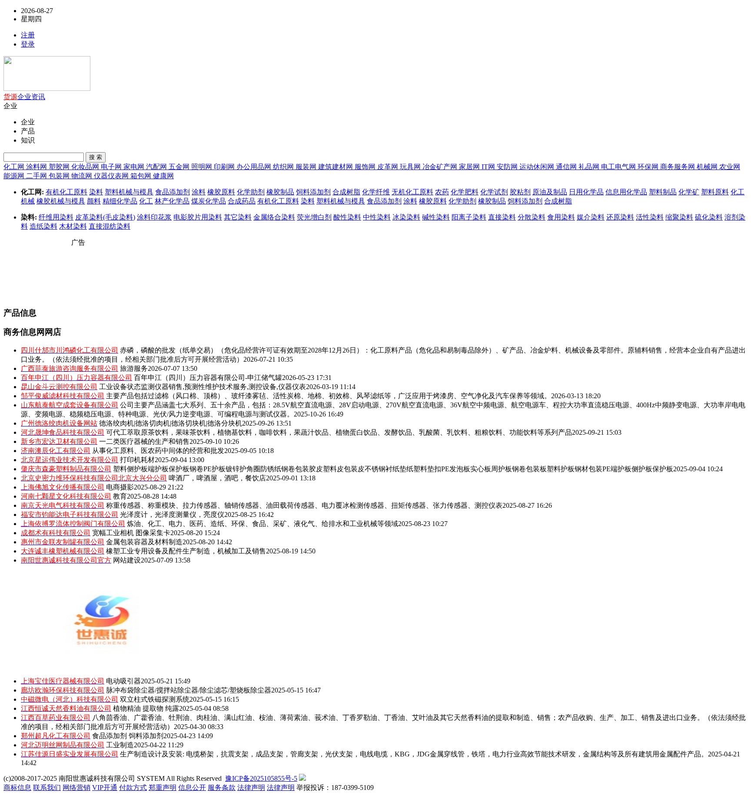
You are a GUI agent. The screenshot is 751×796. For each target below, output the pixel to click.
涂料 (199, 192)
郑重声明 (162, 787)
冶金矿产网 (440, 166)
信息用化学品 (626, 192)
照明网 (202, 166)
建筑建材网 (336, 166)
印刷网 (225, 166)
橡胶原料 (221, 192)
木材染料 (73, 226)
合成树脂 (346, 192)
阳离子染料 (469, 217)
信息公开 (192, 787)
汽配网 (157, 166)
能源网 (14, 176)
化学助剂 (251, 192)
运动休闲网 (537, 166)
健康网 (163, 176)
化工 (146, 201)
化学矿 (688, 192)
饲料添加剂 (313, 192)
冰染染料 (406, 217)
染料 (96, 192)
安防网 (508, 166)
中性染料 (377, 217)
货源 (10, 96)
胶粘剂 (520, 192)
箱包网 (141, 176)
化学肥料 (465, 192)
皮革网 (388, 166)
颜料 (94, 201)
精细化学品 (120, 201)
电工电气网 (619, 166)
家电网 (134, 166)
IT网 (489, 166)
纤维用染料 (56, 217)
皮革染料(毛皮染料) (105, 217)
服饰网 (366, 166)
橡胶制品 (280, 192)
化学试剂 (494, 192)
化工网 (14, 166)
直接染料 (502, 217)
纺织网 (284, 166)
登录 (28, 44)
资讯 (38, 96)
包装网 (60, 176)
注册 (28, 35)
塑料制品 (663, 192)
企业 (24, 96)
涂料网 (37, 166)
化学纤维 (376, 192)
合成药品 (242, 201)
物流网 (82, 176)
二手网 (37, 176)
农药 (442, 192)
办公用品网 (254, 166)
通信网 (567, 166)
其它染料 (238, 217)
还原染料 (620, 217)
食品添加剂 (172, 192)
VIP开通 (104, 787)
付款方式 (133, 787)
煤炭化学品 (208, 201)
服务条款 (222, 787)
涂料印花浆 (154, 217)
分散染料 (531, 217)
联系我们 (47, 787)
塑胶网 (60, 166)
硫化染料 (709, 217)
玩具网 (411, 166)
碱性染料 (436, 217)
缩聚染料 (679, 217)
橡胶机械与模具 (61, 201)
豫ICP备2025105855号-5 (261, 778)
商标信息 (17, 787)
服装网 (307, 166)
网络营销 (76, 787)
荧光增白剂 (314, 217)
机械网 (708, 166)
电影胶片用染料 (197, 217)
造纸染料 (43, 226)
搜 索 (95, 157)
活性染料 (650, 217)
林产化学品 (172, 201)
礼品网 (589, 166)
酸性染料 (347, 217)
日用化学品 (586, 192)
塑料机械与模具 (129, 192)
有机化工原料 (66, 192)
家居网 (470, 166)
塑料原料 (715, 192)
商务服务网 (678, 166)
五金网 (180, 166)
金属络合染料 (274, 217)
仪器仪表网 (112, 176)
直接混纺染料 (109, 226)
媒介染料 (591, 217)
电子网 (112, 166)
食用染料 (561, 217)
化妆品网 (86, 166)
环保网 (649, 166)
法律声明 (251, 787)
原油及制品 (549, 192)
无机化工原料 (412, 192)
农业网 (729, 166)
